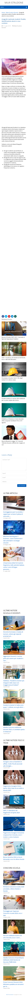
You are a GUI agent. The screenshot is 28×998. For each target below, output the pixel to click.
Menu (2, 7)
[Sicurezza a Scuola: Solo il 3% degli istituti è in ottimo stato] (14, 369)
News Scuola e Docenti (12, 12)
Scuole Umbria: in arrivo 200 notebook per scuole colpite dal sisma (13, 399)
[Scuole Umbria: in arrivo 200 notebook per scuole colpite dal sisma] (14, 390)
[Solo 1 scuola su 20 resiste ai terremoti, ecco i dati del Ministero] (14, 349)
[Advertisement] (14, 44)
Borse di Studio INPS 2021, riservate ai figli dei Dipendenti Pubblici (13, 338)
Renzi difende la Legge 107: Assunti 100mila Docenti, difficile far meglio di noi (13, 443)
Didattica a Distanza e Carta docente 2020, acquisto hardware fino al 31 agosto (12, 420)
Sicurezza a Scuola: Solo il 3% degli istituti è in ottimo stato (12, 379)
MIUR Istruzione (14, 2)
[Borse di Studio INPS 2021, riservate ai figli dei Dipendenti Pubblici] (14, 328)
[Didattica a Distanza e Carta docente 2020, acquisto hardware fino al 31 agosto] (14, 410)
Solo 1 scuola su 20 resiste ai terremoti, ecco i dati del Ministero (13, 358)
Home (3, 12)
